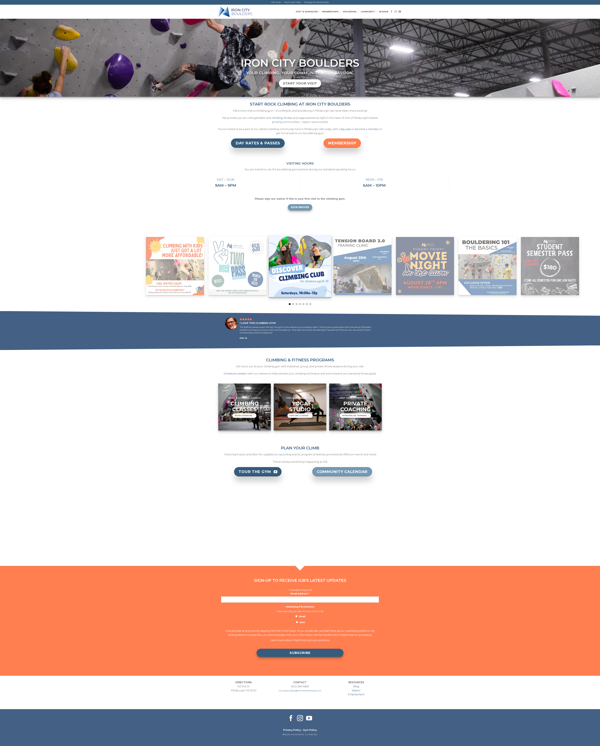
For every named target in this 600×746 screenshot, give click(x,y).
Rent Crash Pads (292, 2)
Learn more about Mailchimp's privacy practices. (300, 640)
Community (368, 11)
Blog (356, 686)
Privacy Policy (292, 730)
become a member (367, 129)
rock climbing (274, 117)
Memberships (330, 11)
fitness (288, 117)
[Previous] (16, 268)
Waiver (383, 11)
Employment (356, 694)
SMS (302, 622)
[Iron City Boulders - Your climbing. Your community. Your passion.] (244, 12)
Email (302, 616)
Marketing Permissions (300, 606)
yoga (301, 117)
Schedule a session (235, 373)
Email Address (300, 593)
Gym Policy (310, 730)
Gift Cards (276, 2)
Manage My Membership (316, 2)
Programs (349, 11)
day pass (345, 129)
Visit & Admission (307, 11)
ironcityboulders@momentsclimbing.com (300, 690)
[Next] (584, 268)
